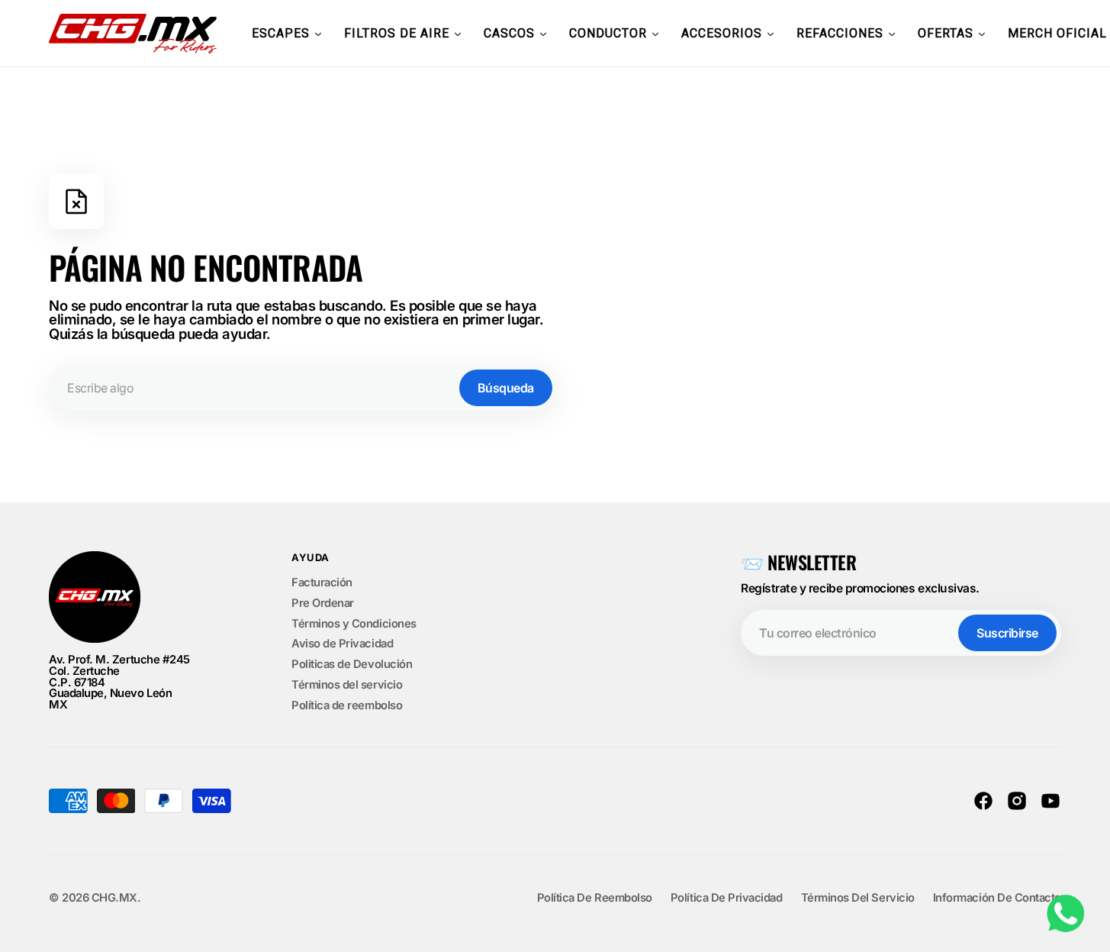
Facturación (321, 583)
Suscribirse (1007, 633)
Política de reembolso (346, 705)
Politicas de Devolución (351, 664)
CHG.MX (114, 898)
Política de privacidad (727, 898)
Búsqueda (506, 387)
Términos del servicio (346, 685)
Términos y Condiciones (354, 624)
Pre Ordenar (322, 603)
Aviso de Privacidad (342, 643)
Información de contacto (997, 898)
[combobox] (303, 388)
